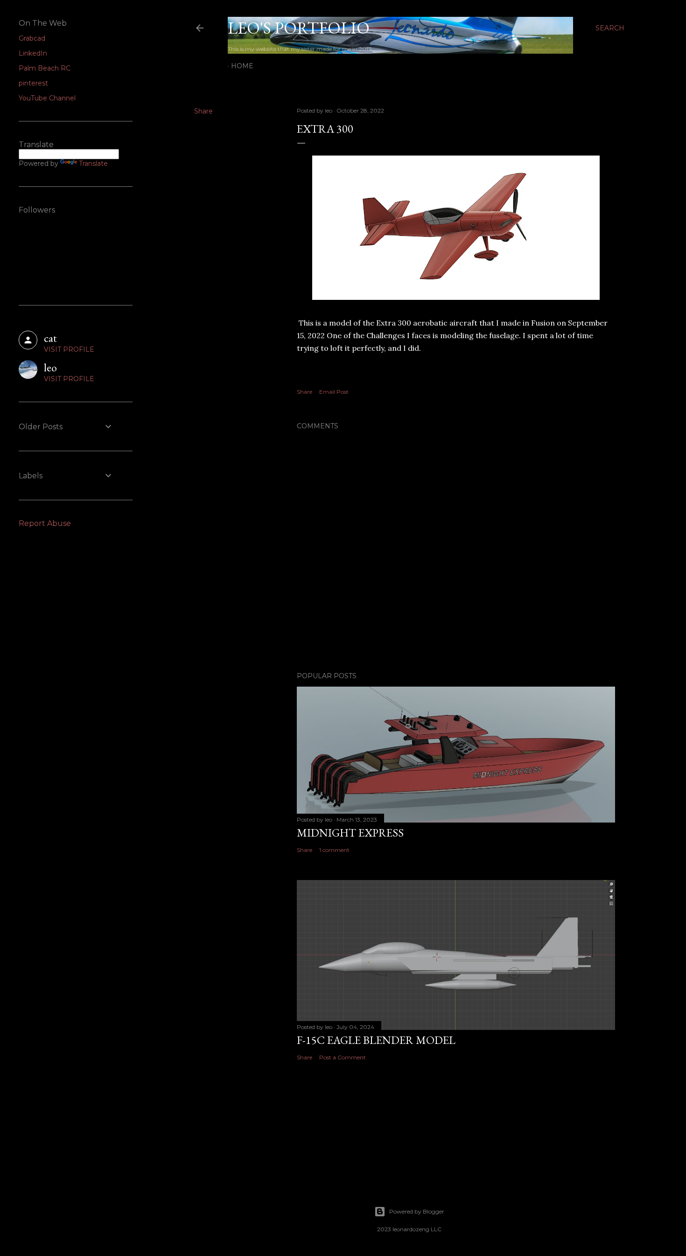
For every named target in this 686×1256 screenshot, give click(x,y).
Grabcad (32, 38)
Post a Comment (342, 1057)
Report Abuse (45, 523)
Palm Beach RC (44, 68)
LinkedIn (33, 53)
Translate (93, 163)
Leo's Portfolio (299, 28)
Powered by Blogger (416, 1211)
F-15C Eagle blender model (376, 1040)
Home (242, 66)
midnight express (350, 832)
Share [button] (203, 111)
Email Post (334, 391)
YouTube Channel (47, 98)
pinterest (33, 83)
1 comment (334, 849)
